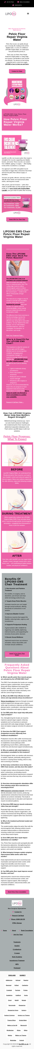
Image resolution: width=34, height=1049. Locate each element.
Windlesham (10, 1030)
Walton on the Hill (12, 1025)
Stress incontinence (8, 701)
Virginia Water (23, 1020)
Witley (25, 1030)
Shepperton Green (13, 1010)
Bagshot (26, 980)
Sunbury (24, 1010)
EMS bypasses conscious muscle (12, 791)
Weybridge (13, 1040)
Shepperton (22, 1005)
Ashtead (18, 980)
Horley (26, 995)
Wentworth (23, 1025)
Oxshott (21, 1040)
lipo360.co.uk (23, 1044)
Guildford (18, 995)
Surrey (23, 975)
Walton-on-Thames (20, 1035)
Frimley (25, 990)
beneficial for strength (13, 304)
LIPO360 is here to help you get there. (17, 64)
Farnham (17, 990)
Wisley (19, 1030)
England (12, 975)
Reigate (24, 1000)
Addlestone (9, 980)
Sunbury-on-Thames (24, 1015)
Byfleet (17, 985)
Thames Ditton (11, 1020)
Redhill (16, 1000)
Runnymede (12, 1005)
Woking (10, 1035)
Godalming (9, 995)
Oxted (10, 1000)
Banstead (8, 985)
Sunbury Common (9, 1015)
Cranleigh (9, 990)
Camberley (25, 985)
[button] (27, 13)
